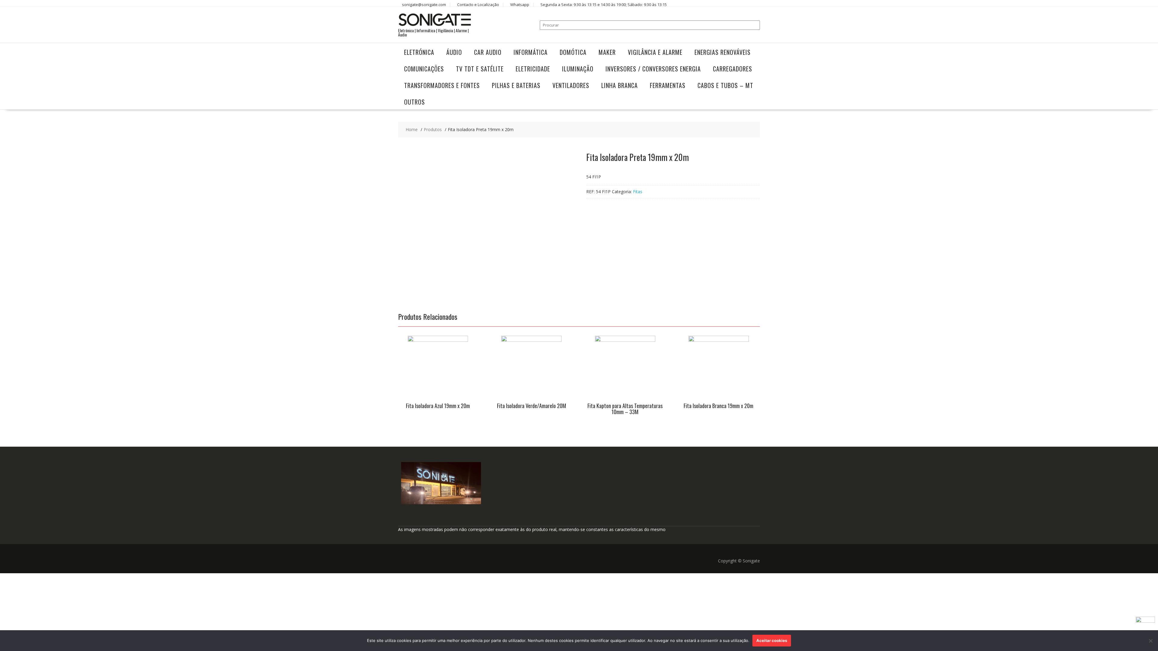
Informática (531, 52)
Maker (607, 52)
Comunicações (424, 68)
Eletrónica (419, 52)
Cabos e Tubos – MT (725, 85)
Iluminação (577, 68)
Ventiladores (570, 85)
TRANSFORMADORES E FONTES (442, 85)
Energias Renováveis (722, 52)
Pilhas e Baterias (516, 85)
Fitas (637, 191)
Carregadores (732, 68)
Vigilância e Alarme (655, 52)
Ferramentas (667, 85)
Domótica (573, 52)
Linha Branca (619, 85)
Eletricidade (533, 68)
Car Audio (487, 52)
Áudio (454, 52)
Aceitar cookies (771, 640)
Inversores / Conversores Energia (653, 68)
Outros (414, 101)
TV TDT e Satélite (480, 68)
